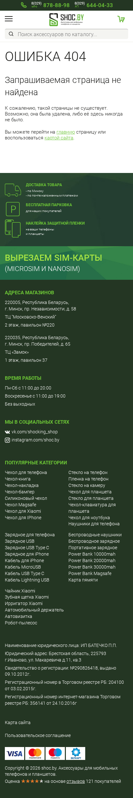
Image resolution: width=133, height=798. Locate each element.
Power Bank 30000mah (92, 567)
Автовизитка (18, 616)
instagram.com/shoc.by (35, 439)
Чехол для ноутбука (89, 517)
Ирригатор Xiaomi (24, 603)
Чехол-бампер (20, 491)
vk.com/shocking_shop (35, 431)
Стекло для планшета (91, 498)
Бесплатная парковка (49, 205)
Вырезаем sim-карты (53, 258)
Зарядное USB (20, 541)
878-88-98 (50, 5)
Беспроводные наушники (95, 534)
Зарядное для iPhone (27, 554)
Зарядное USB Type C (27, 547)
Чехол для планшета (90, 491)
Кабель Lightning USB (27, 579)
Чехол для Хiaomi (23, 511)
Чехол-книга (18, 478)
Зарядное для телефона (30, 534)
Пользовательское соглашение (38, 735)
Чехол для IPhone (23, 517)
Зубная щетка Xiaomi (27, 597)
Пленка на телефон (88, 478)
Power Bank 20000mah (92, 560)
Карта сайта (18, 722)
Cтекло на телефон (87, 472)
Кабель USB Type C (24, 573)
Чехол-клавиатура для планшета (92, 508)
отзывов (75, 781)
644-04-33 (94, 5)
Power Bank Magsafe (89, 573)
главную (65, 132)
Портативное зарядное (92, 547)
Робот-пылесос (21, 622)
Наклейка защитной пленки (55, 223)
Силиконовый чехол (26, 498)
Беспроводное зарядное (94, 541)
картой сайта (59, 138)
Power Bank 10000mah (92, 554)
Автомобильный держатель (34, 609)
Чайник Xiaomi (20, 590)
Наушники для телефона (94, 523)
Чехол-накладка (22, 485)
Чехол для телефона (26, 472)
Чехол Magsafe (20, 504)
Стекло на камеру (86, 485)
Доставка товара (44, 185)
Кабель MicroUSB (23, 567)
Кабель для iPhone (24, 560)
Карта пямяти (83, 579)
